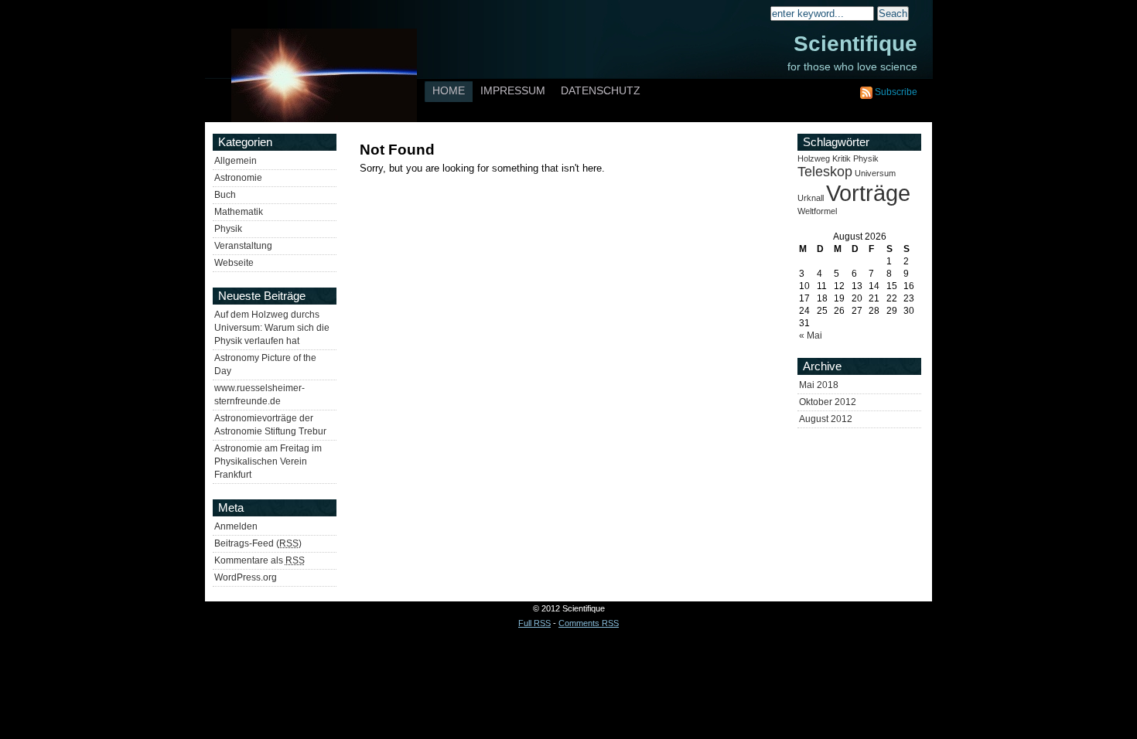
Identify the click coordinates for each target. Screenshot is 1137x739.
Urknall (810, 198)
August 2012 (825, 419)
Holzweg (813, 158)
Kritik (841, 158)
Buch (225, 194)
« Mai (810, 335)
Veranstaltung (243, 245)
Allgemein (235, 160)
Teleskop (824, 171)
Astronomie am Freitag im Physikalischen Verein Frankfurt (268, 461)
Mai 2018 (818, 385)
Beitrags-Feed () (258, 543)
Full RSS (534, 623)
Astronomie (238, 177)
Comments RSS (588, 623)
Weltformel (817, 211)
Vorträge (868, 193)
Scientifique (855, 44)
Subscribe (896, 92)
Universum (875, 173)
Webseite (234, 262)
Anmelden (236, 526)
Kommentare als (259, 560)
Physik (228, 228)
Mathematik (238, 211)
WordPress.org (245, 577)
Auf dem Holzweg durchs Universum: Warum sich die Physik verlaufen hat (271, 327)
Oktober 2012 (827, 402)
